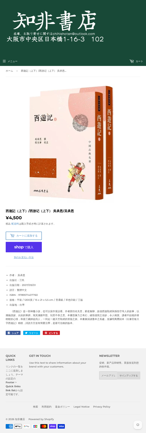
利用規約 (47, 406)
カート (139, 61)
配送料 (15, 223)
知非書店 (20, 419)
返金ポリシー (62, 406)
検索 (35, 406)
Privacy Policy (101, 406)
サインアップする (129, 375)
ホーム (9, 70)
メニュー (12, 61)
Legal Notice (82, 406)
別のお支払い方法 (24, 257)
